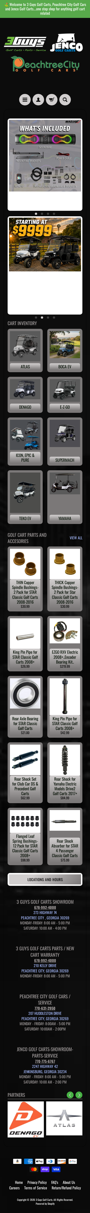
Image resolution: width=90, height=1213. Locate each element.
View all (76, 537)
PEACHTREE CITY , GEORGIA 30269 (45, 917)
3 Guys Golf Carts (44, 1200)
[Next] (78, 1095)
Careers (14, 1187)
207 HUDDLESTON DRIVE (45, 1013)
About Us (69, 1182)
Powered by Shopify (45, 1203)
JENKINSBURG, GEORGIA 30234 (45, 1071)
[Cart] (51, 99)
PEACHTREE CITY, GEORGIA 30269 (45, 971)
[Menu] (25, 99)
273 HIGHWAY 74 (45, 912)
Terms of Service (35, 1187)
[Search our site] (65, 99)
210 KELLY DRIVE (45, 965)
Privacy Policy (37, 1182)
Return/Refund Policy (66, 1187)
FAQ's (54, 1182)
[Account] (38, 99)
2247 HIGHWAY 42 (45, 1066)
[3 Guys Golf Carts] (45, 56)
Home (19, 1182)
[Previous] (70, 1095)
